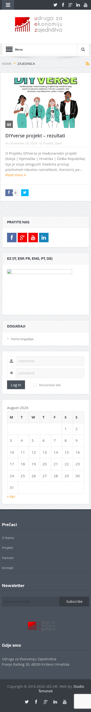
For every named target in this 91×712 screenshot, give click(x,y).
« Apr (11, 496)
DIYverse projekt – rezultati (35, 136)
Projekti (48, 143)
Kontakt (8, 568)
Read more (14, 175)
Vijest (58, 143)
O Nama (8, 538)
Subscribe (74, 601)
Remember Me (50, 385)
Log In (16, 384)
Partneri (8, 558)
